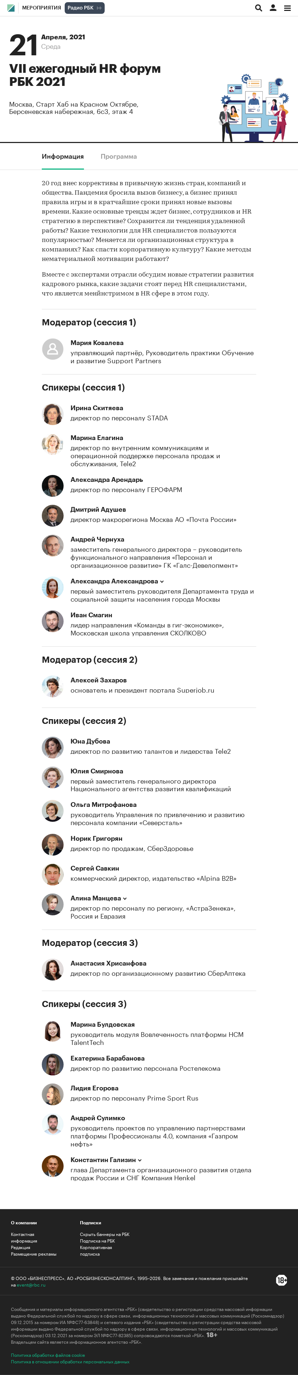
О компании (24, 1223)
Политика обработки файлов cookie (48, 1354)
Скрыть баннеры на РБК (104, 1234)
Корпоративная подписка (96, 1250)
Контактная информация (24, 1237)
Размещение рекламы (33, 1253)
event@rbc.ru (31, 1284)
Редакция (20, 1247)
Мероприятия (41, 8)
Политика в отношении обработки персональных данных (70, 1361)
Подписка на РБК (97, 1240)
